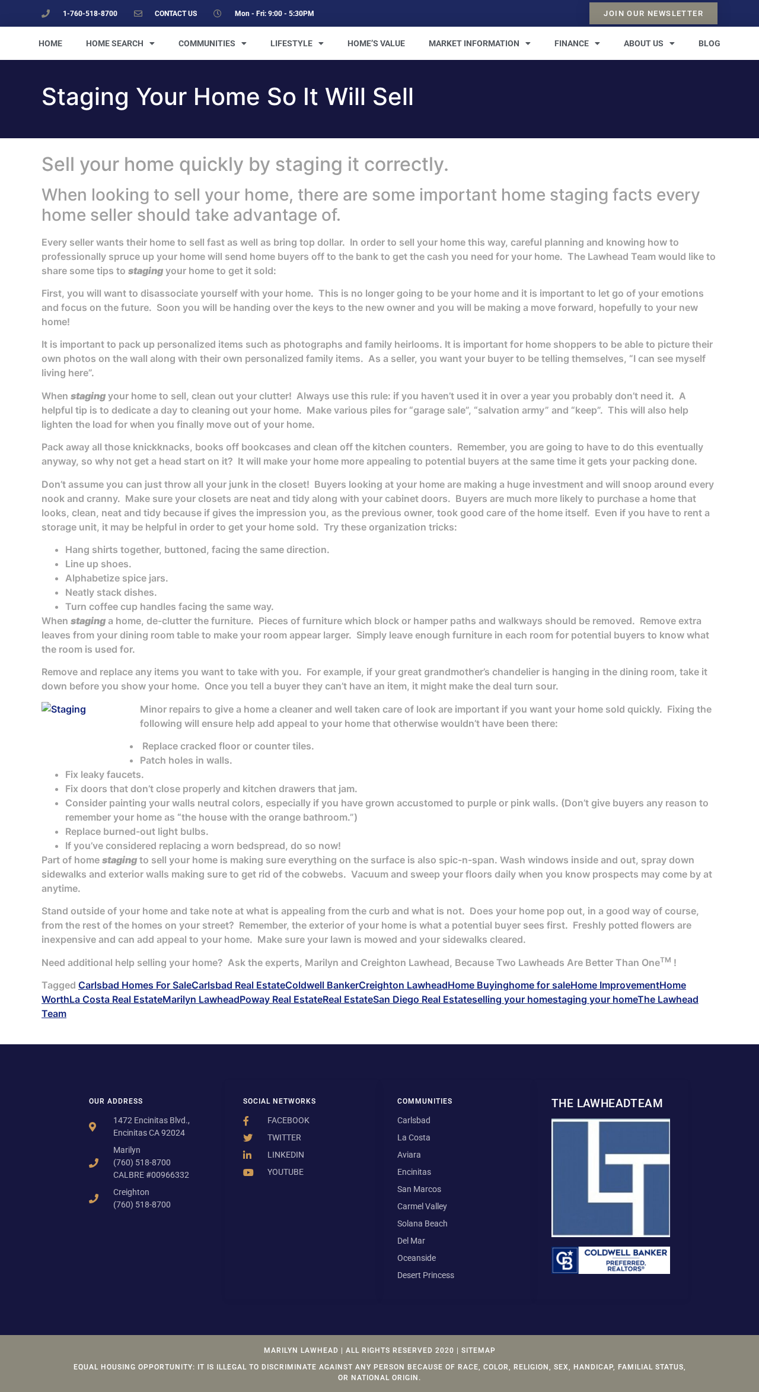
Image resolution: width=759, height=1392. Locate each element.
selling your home (512, 999)
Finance (571, 43)
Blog (709, 43)
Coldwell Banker (322, 985)
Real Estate (348, 999)
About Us (644, 43)
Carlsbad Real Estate (238, 985)
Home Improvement (614, 985)
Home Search (114, 43)
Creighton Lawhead (403, 985)
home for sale (539, 985)
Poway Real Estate (281, 999)
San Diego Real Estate (422, 999)
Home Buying (478, 985)
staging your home (595, 999)
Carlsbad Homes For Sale (135, 985)
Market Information (474, 43)
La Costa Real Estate (115, 999)
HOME (50, 43)
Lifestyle (291, 43)
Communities (206, 43)
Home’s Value (376, 43)
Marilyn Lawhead (201, 999)
